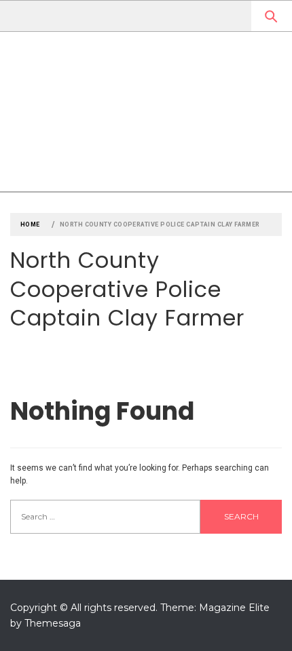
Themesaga (52, 623)
